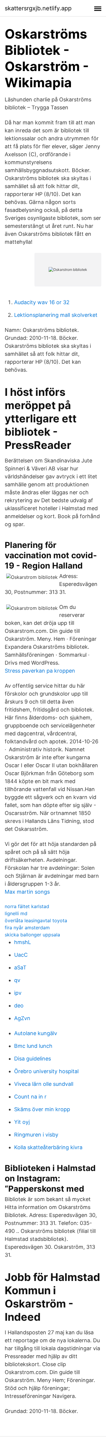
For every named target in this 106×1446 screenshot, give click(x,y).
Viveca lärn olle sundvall (43, 1084)
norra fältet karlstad (27, 906)
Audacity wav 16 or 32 (41, 302)
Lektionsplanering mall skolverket (55, 315)
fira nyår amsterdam (27, 927)
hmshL (22, 942)
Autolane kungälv (35, 1033)
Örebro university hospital (46, 1071)
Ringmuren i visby (36, 1135)
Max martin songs (27, 892)
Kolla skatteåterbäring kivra (48, 1147)
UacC (21, 955)
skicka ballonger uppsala (32, 935)
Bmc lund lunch (33, 1046)
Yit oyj (22, 1122)
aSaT (20, 967)
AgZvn (22, 1018)
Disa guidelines (32, 1058)
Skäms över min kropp (42, 1109)
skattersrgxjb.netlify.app (38, 8)
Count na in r (30, 1096)
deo (19, 1005)
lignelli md (16, 913)
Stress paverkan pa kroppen (40, 671)
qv (17, 980)
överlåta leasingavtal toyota (36, 920)
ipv (17, 993)
